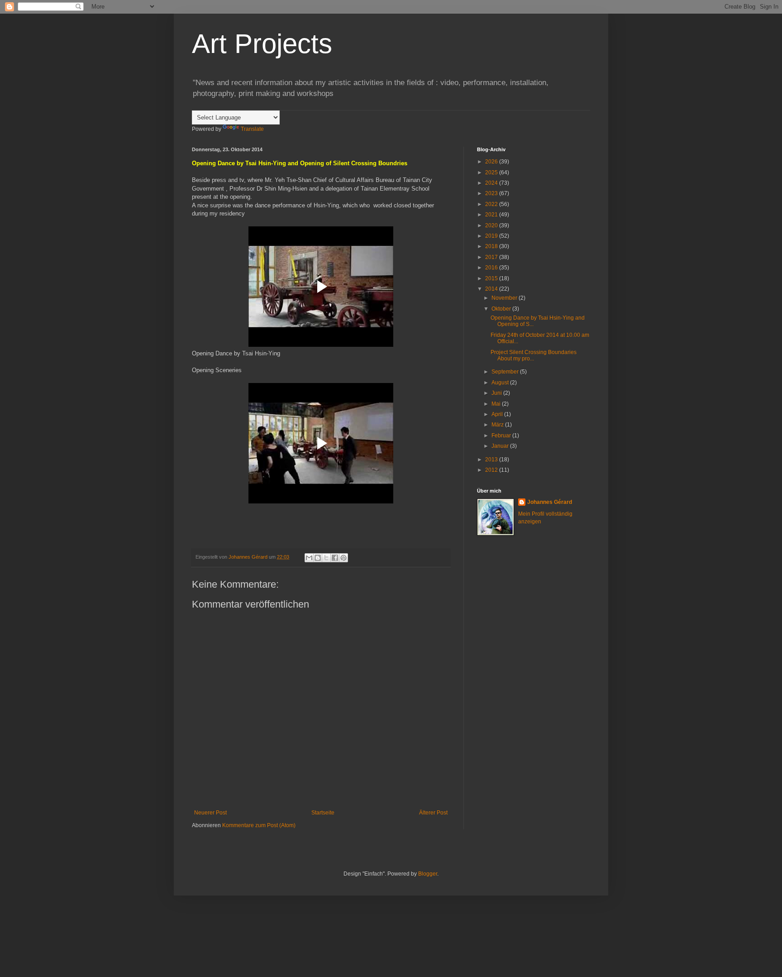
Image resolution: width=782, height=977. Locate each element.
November (505, 298)
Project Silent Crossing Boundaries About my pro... (534, 355)
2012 (492, 470)
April (497, 414)
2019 (492, 236)
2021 (492, 214)
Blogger (427, 874)
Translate (252, 129)
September (505, 372)
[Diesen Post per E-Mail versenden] (309, 557)
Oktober (501, 309)
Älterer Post (433, 812)
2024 (492, 183)
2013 (492, 459)
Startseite (322, 812)
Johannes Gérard (549, 502)
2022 (492, 204)
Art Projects (262, 44)
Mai (496, 404)
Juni (497, 393)
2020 (492, 225)
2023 (492, 193)
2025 (492, 172)
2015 (492, 278)
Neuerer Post (210, 812)
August (500, 382)
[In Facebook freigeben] (334, 557)
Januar (500, 446)
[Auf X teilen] (326, 557)
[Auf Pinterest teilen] (343, 557)
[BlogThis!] (317, 557)
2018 (492, 246)
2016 (492, 267)
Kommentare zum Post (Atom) (259, 825)
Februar (501, 435)
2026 (492, 161)
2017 (492, 257)
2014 (492, 289)
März (498, 424)
